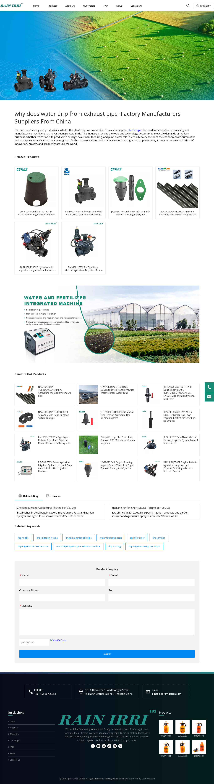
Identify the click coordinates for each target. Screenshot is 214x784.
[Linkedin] (98, 746)
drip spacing (115, 546)
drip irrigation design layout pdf (144, 546)
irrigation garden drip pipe (79, 537)
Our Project (89, 5)
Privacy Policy (111, 778)
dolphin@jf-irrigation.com (166, 693)
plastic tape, (135, 130)
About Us (70, 5)
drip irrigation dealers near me (33, 546)
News (119, 5)
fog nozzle (23, 537)
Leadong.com (148, 778)
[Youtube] (109, 746)
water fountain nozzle (111, 537)
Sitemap (123, 778)
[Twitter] (104, 746)
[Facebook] (93, 746)
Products (52, 5)
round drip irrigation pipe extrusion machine (78, 546)
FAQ (105, 5)
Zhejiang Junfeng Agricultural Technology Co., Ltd (46, 507)
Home (36, 5)
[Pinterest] (120, 746)
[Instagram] (115, 746)
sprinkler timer (137, 537)
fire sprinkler (159, 537)
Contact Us (136, 5)
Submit (107, 653)
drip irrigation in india (47, 537)
